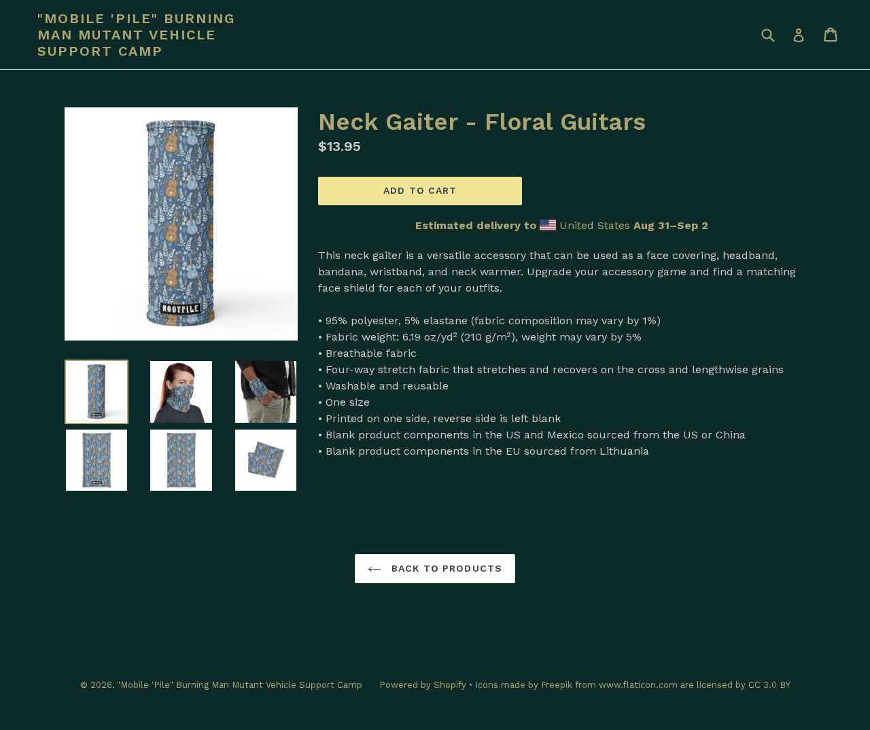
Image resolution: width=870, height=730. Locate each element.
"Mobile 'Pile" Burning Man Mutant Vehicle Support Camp (136, 34)
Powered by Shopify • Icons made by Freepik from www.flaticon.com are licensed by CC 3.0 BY (584, 685)
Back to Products (445, 568)
